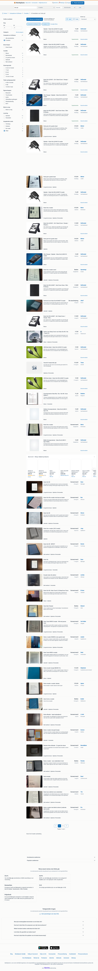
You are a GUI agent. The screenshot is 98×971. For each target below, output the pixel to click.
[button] (61, 2)
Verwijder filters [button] (54, 24)
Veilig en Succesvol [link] (33, 954)
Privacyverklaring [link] (62, 954)
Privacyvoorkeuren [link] (83, 954)
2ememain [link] (66, 958)
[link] (19, 2)
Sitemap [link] (73, 958)
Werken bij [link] (36, 958)
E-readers (45, 24)
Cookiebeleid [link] (72, 954)
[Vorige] (56, 825)
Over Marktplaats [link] (26, 958)
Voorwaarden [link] (35, 2)
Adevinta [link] (51, 958)
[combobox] (25, 7)
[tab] (69, 19)
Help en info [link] (28, 2)
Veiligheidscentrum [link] (43, 2)
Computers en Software (32, 24)
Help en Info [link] (43, 954)
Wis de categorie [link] (19, 32)
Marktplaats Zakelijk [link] (20, 954)
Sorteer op (82, 16)
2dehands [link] (58, 958)
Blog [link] (11, 954)
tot (14, 25)
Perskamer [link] (44, 958)
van (4, 25)
